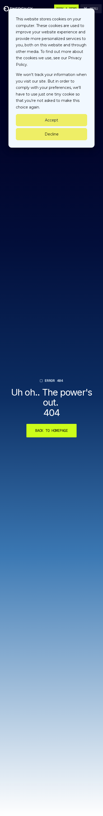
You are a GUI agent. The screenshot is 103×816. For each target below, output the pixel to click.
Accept (51, 120)
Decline (52, 134)
